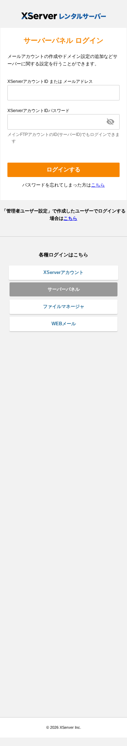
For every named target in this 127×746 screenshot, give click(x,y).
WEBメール (64, 323)
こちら (98, 185)
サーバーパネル (64, 289)
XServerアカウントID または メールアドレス (50, 81)
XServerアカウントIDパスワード (38, 110)
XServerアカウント (63, 272)
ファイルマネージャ (63, 306)
